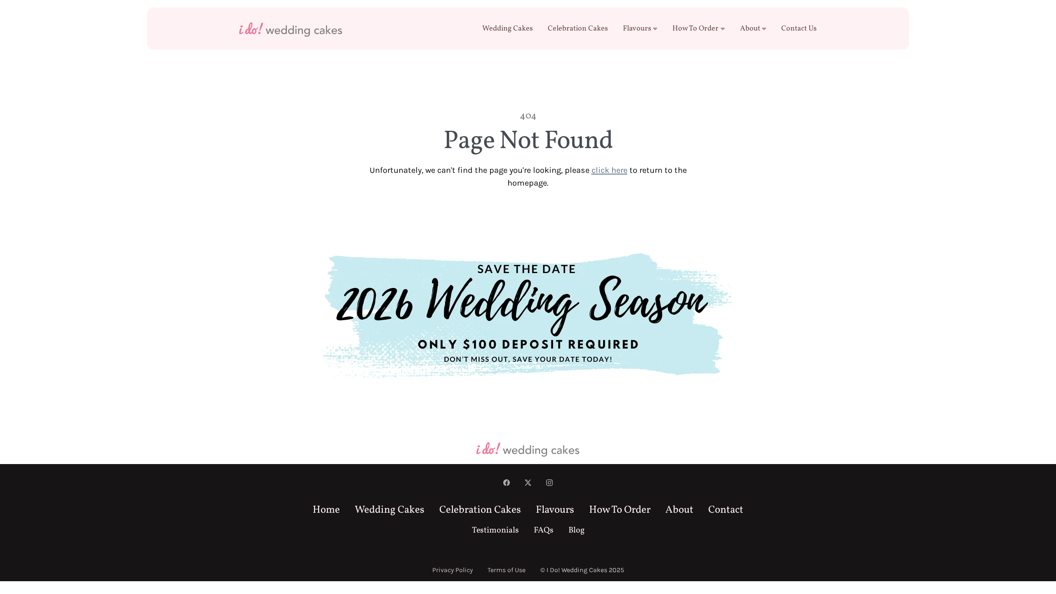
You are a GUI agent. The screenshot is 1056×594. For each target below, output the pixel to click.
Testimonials (495, 530)
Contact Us (799, 29)
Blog (576, 530)
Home (326, 510)
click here (609, 170)
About (750, 29)
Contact (725, 510)
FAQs (544, 530)
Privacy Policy (452, 570)
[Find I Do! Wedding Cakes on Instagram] (549, 483)
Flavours (637, 29)
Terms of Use (507, 570)
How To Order (695, 29)
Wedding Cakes (507, 29)
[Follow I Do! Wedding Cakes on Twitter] (528, 483)
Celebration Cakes (578, 29)
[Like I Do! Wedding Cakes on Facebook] (506, 483)
